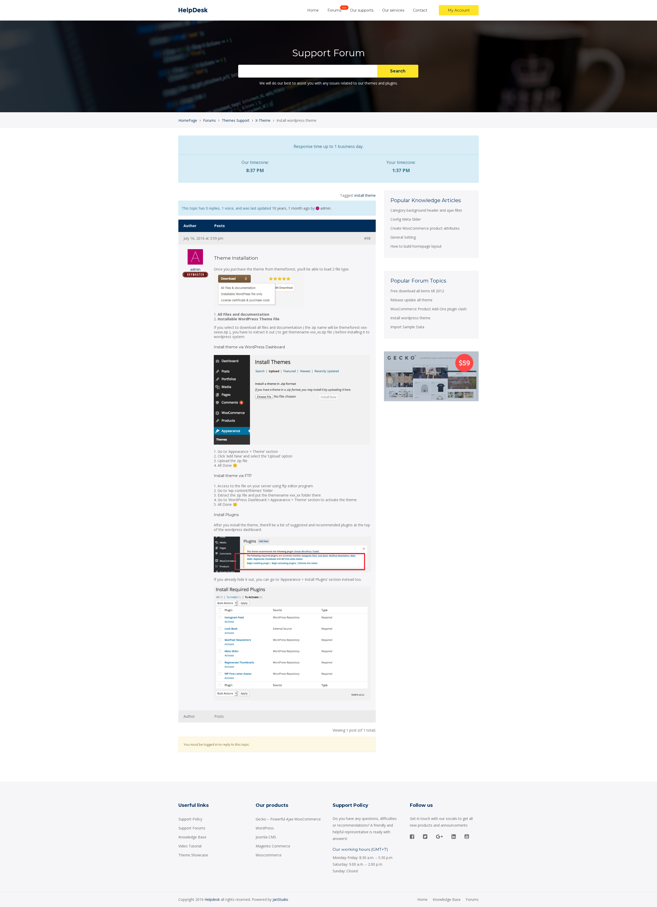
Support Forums (191, 828)
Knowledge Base (192, 837)
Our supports (361, 10)
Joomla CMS (266, 837)
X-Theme (262, 120)
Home (313, 10)
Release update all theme (411, 299)
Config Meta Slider (405, 219)
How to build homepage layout (416, 246)
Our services (393, 10)
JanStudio (280, 899)
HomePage (187, 120)
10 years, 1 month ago (291, 208)
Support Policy (190, 819)
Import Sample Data (407, 326)
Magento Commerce (273, 846)
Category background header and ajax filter (426, 210)
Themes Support (235, 120)
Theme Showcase (193, 855)
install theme (365, 195)
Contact (420, 10)
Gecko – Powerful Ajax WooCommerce (288, 819)
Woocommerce (269, 855)
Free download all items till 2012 (417, 290)
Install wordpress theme (410, 317)
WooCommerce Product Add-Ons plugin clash (428, 308)
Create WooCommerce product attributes (425, 228)
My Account (459, 10)
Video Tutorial (189, 846)
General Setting (403, 237)
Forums (334, 10)
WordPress (265, 828)
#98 (367, 238)
